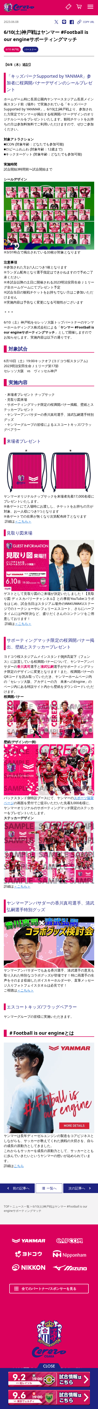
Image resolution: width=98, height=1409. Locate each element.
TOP (6, 1206)
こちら (19, 1165)
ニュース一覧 (20, 1206)
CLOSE (49, 1365)
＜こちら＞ (23, 521)
